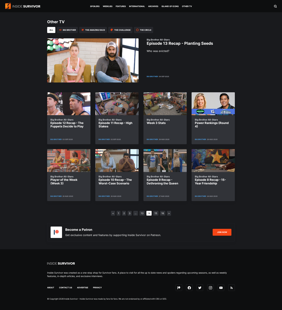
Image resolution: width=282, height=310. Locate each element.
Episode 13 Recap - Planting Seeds (180, 42)
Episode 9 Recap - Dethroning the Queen (162, 180)
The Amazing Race (95, 30)
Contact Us (65, 287)
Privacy (97, 287)
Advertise (82, 287)
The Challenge (122, 30)
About (50, 287)
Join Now (222, 232)
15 (156, 213)
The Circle (145, 30)
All (51, 30)
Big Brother (69, 30)
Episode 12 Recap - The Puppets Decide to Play (67, 123)
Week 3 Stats (158, 121)
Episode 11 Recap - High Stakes (115, 123)
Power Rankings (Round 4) (212, 123)
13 (142, 213)
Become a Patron (78, 230)
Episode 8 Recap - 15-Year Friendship (210, 180)
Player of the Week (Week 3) (63, 180)
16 (162, 213)
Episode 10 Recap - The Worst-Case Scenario (115, 180)
